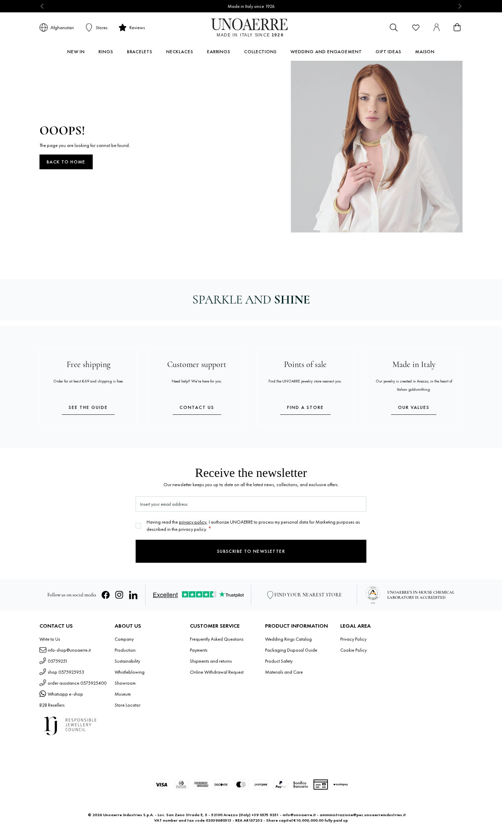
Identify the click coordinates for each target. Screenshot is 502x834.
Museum (123, 694)
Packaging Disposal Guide (291, 650)
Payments (198, 650)
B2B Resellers (52, 705)
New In (76, 51)
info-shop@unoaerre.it (69, 650)
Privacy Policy (353, 639)
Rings (106, 51)
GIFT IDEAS (388, 51)
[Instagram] (119, 595)
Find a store (305, 407)
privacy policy (192, 522)
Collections (260, 51)
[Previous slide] (42, 6)
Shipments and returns (211, 661)
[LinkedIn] (133, 595)
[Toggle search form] (393, 27)
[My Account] (436, 27)
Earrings (218, 51)
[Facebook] (106, 595)
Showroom (125, 683)
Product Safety (279, 661)
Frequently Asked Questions (216, 639)
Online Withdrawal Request (216, 672)
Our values (414, 407)
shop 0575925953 (66, 672)
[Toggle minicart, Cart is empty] (457, 27)
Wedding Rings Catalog (288, 639)
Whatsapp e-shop (65, 694)
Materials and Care (284, 672)
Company (124, 639)
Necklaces (179, 51)
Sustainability (127, 661)
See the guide (88, 407)
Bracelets (139, 51)
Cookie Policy (353, 650)
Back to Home (66, 162)
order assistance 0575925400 (77, 683)
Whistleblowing (130, 672)
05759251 (58, 661)
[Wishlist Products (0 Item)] (415, 27)
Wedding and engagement (326, 51)
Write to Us (49, 639)
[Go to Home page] (251, 27)
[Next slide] (460, 6)
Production (125, 650)
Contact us (197, 407)
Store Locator (127, 705)
